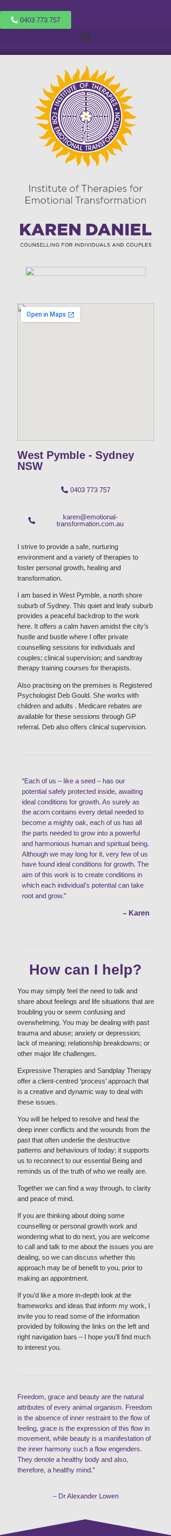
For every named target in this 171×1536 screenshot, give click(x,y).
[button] (85, 36)
